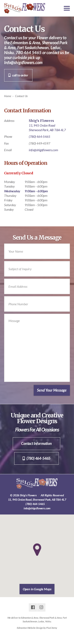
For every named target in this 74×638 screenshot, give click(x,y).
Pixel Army (51, 627)
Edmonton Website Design (30, 627)
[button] (37, 549)
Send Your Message (52, 390)
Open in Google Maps (37, 589)
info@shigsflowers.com (43, 150)
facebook (33, 607)
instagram (41, 607)
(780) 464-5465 (39, 136)
